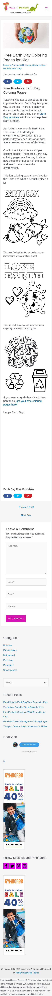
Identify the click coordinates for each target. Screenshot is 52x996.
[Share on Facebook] (7, 81)
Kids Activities (38, 65)
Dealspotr (33, 752)
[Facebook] (6, 866)
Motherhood (9, 655)
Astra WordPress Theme (27, 972)
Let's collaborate (29, 744)
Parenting (8, 660)
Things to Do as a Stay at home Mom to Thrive (25, 726)
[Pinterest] (18, 866)
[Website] (26, 607)
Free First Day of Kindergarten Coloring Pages (25, 721)
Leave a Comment (12, 65)
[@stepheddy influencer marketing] (15, 744)
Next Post (26, 515)
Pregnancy (8, 665)
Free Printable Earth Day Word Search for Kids (25, 702)
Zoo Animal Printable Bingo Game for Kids (23, 707)
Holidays (26, 65)
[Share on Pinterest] (28, 81)
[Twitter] (12, 866)
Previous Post (26, 507)
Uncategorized (10, 670)
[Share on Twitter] (17, 81)
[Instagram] (24, 866)
